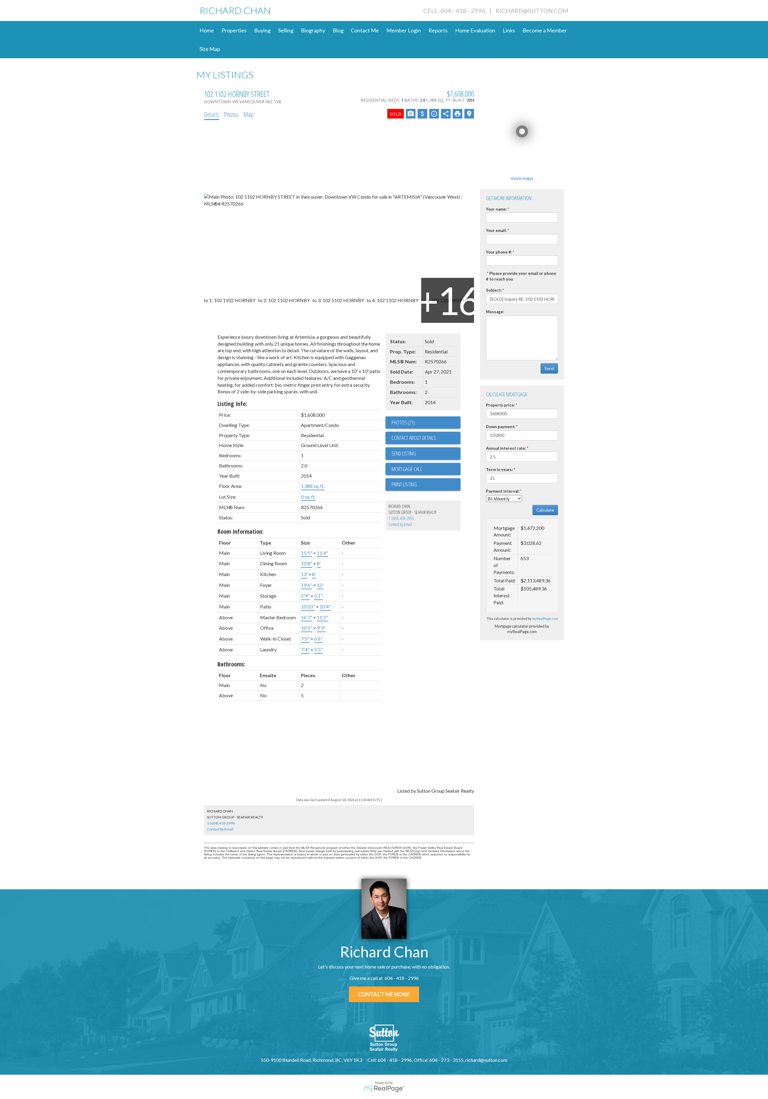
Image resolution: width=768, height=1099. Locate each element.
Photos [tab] (231, 114)
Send (549, 368)
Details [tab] (211, 114)
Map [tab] (248, 114)
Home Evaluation (475, 30)
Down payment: (500, 426)
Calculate (545, 509)
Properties (234, 30)
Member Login (403, 30)
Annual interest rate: (506, 448)
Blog (338, 30)
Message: (495, 311)
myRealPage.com (545, 618)
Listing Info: (232, 404)
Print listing (404, 484)
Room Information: (241, 531)
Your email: (496, 230)
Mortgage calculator (426, 469)
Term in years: (499, 469)
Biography (313, 30)
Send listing (404, 453)
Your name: (496, 209)
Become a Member (545, 30)
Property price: (500, 405)
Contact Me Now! (384, 994)
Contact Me (365, 30)
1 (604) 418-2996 (401, 518)
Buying (262, 30)
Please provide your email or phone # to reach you (521, 276)
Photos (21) (403, 422)
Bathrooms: (231, 664)
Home (207, 30)
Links (509, 30)
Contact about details (414, 437)
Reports (438, 30)
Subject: (494, 290)
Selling (285, 30)
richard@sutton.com (532, 10)
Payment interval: (502, 491)
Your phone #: (499, 252)
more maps (522, 178)
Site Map (210, 49)
